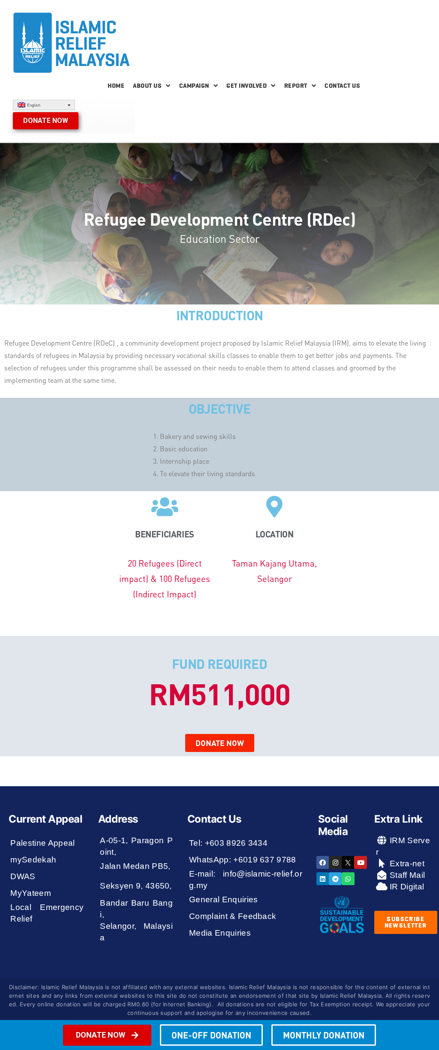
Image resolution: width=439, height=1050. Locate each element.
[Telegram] (335, 878)
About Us (147, 85)
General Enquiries (223, 899)
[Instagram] (335, 862)
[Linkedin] (322, 878)
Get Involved (246, 85)
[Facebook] (322, 862)
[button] (45, 120)
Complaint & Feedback (233, 916)
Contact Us (342, 85)
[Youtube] (360, 862)
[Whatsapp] (348, 878)
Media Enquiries (220, 932)
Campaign (194, 85)
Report (295, 85)
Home (116, 85)
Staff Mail (406, 875)
